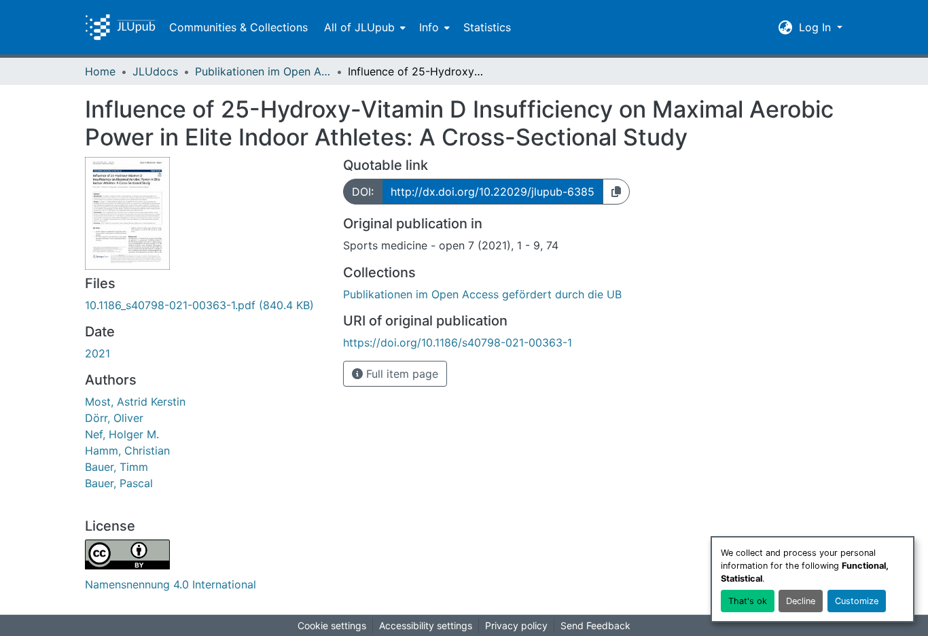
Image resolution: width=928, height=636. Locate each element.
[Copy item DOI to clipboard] (616, 192)
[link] (206, 305)
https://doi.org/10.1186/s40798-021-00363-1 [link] (457, 342)
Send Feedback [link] (595, 625)
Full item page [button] (400, 374)
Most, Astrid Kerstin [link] (135, 401)
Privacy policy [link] (516, 625)
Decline (800, 601)
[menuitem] (363, 27)
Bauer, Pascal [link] (119, 483)
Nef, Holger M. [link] (122, 434)
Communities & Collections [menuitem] (238, 27)
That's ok (747, 601)
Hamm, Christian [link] (127, 450)
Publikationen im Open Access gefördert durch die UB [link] (263, 71)
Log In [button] (816, 27)
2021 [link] (97, 353)
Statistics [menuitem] (487, 27)
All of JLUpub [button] (359, 27)
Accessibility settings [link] (425, 625)
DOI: (363, 191)
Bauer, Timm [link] (116, 467)
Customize (856, 601)
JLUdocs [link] (155, 71)
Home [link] (100, 71)
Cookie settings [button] (332, 625)
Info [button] (429, 27)
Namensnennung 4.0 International (170, 584)
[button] (120, 27)
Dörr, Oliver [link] (114, 418)
